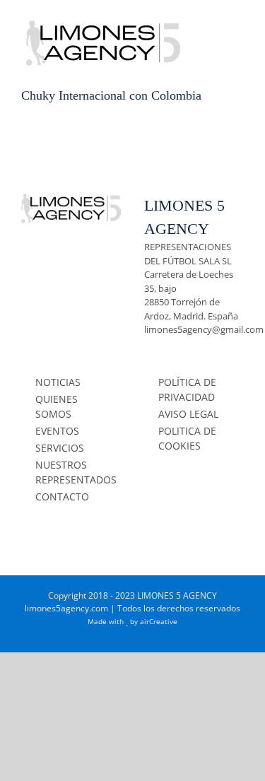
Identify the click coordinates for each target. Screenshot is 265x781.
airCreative (158, 621)
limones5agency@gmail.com (204, 329)
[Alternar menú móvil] (238, 21)
